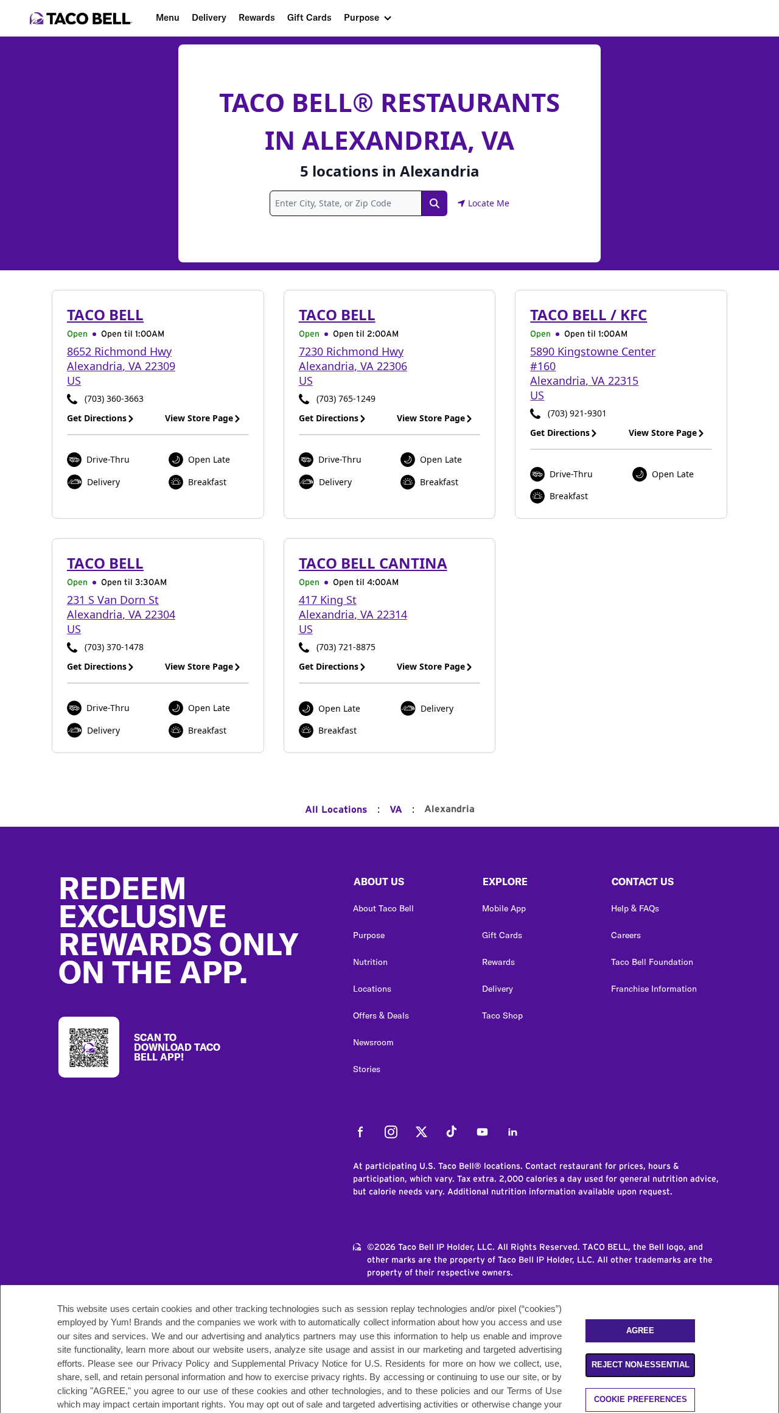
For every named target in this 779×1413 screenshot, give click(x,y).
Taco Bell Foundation (652, 961)
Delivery (209, 17)
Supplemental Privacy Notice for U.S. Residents (328, 1363)
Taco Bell (105, 314)
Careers (626, 935)
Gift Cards (309, 17)
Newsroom (373, 1042)
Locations (372, 988)
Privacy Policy (181, 1363)
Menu (168, 17)
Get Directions (97, 418)
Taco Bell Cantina (373, 563)
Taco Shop (502, 1015)
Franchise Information (654, 988)
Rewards (257, 17)
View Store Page (199, 418)
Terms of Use (534, 1391)
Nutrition (370, 961)
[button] (408, 884)
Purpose (361, 17)
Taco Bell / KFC (588, 314)
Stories (366, 1069)
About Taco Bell (383, 908)
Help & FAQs (635, 908)
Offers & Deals (381, 1015)
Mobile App (504, 908)
